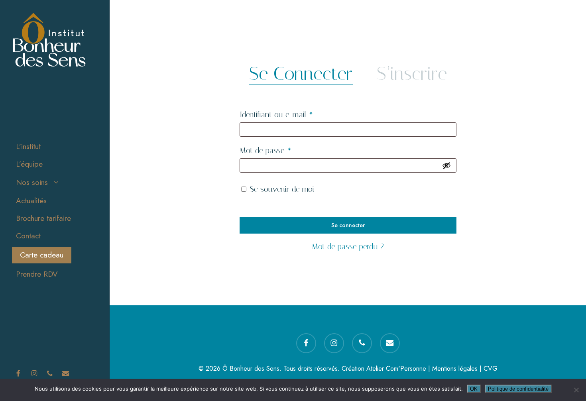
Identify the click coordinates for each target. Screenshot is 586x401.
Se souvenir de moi (282, 189)
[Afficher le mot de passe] (446, 165)
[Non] (576, 390)
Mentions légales (455, 368)
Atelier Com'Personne (396, 368)
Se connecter (348, 225)
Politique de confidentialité (518, 389)
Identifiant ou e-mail (294, 114)
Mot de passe (283, 150)
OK (474, 389)
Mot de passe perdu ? (348, 246)
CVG (491, 368)
